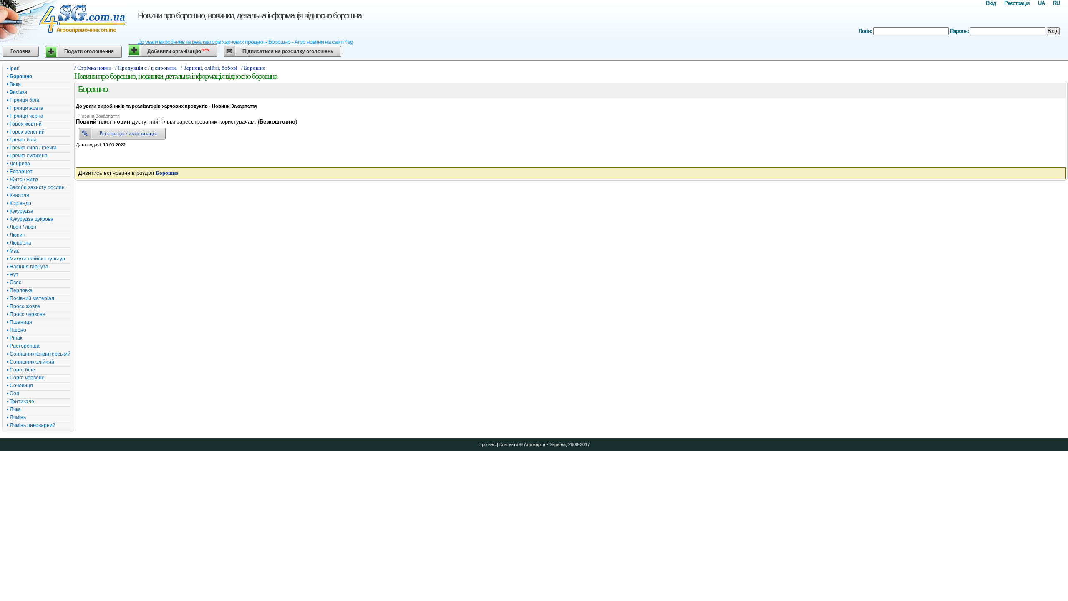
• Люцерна (19, 243)
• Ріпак (14, 338)
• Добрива (18, 164)
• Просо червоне (26, 314)
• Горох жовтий (24, 124)
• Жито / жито (22, 179)
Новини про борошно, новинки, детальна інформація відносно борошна (249, 15)
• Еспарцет (20, 171)
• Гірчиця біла (23, 100)
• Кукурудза (20, 211)
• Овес (14, 282)
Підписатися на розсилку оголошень (287, 51)
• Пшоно (16, 330)
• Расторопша (23, 346)
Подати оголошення (89, 51)
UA (1041, 3)
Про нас (487, 444)
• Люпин (16, 235)
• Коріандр (19, 203)
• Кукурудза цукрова (30, 219)
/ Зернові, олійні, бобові (209, 68)
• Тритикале (20, 401)
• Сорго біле (21, 370)
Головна (20, 51)
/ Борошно (253, 68)
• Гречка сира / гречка (32, 148)
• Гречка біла (22, 140)
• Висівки (17, 92)
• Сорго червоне (26, 378)
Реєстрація (1017, 3)
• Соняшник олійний (30, 362)
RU (1056, 3)
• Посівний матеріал (30, 298)
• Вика (14, 84)
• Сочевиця (20, 386)
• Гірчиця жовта (25, 108)
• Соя (13, 393)
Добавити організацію (178, 50)
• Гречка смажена (27, 156)
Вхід (991, 3)
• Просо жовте (23, 306)
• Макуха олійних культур (36, 259)
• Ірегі (13, 68)
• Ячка (14, 409)
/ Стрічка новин (92, 68)
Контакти (508, 444)
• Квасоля (18, 195)
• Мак (13, 251)
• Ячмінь (16, 417)
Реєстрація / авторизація (128, 133)
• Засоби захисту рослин (36, 187)
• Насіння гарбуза (27, 267)
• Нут (12, 275)
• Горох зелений (26, 132)
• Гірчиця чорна (25, 116)
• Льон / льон (21, 227)
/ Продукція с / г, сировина (146, 68)
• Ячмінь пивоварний (31, 425)
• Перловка (20, 290)
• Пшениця (19, 322)
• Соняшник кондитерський (39, 354)
